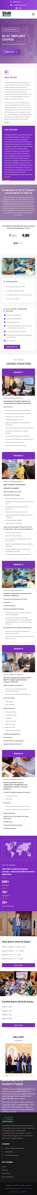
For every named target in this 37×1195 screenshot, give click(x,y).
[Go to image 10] (16, 1075)
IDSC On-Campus (7, 1177)
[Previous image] (2, 1058)
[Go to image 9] (15, 1075)
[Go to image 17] (26, 1075)
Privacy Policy (14, 1192)
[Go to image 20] (30, 1075)
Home (4, 1166)
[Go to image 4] (8, 1075)
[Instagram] (20, 8)
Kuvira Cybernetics (26, 1188)
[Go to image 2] (5, 1075)
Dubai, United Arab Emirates (14, 1148)
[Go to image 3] (6, 1075)
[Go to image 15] (23, 1075)
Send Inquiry (18, 965)
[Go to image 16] (24, 1075)
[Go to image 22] (33, 1075)
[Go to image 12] (19, 1075)
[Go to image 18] (27, 1075)
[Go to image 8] (13, 1075)
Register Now (9, 52)
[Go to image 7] (12, 1075)
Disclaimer (24, 1192)
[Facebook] (17, 8)
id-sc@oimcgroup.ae (20, 5)
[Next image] (34, 1058)
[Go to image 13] (20, 1075)
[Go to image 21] (31, 1075)
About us (5, 1170)
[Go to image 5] (9, 1075)
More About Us (12, 347)
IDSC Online (6, 1173)
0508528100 (17, 2)
